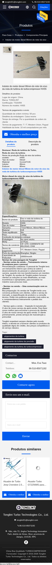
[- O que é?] (14, 376)
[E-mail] (20, 376)
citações (44, 7)
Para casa (7, 35)
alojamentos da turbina (14, 336)
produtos (19, 35)
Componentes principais (37, 35)
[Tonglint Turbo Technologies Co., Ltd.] (13, 7)
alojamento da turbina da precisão (19, 341)
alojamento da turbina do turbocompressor (23, 347)
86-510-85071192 (42, 2)
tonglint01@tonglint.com (15, 2)
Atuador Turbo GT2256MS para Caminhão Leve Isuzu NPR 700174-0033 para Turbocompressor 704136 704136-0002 (13, 483)
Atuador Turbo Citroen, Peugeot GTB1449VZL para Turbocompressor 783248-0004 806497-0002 (37, 483)
